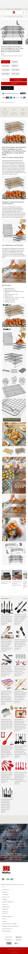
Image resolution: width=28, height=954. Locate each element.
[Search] (4, 12)
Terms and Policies (14, 952)
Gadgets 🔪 (5, 899)
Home (6, 16)
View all (25, 598)
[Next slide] (26, 9)
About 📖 (4, 919)
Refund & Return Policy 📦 (9, 924)
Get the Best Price (7, 88)
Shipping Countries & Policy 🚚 (10, 926)
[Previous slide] (1, 9)
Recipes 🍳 (5, 909)
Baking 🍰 (5, 892)
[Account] (23, 12)
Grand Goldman (6, 931)
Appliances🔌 (5, 907)
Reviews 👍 (5, 912)
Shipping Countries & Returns (7, 102)
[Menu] (1, 12)
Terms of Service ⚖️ (7, 928)
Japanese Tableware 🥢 (8, 902)
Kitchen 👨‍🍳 (5, 904)
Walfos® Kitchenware (15, 949)
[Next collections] (15, 592)
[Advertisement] (14, 4)
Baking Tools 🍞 (12, 16)
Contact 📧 (5, 921)
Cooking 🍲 (5, 894)
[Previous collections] (12, 592)
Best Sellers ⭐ (6, 889)
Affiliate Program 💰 (7, 916)
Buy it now (14, 83)
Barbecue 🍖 (5, 897)
